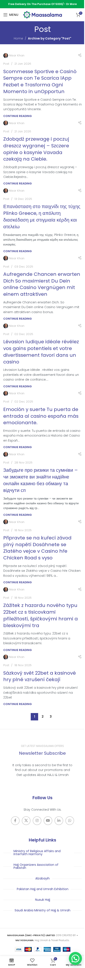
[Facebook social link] (15, 820)
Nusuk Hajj (42, 899)
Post (6, 64)
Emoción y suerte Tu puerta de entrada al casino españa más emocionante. (40, 416)
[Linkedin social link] (58, 820)
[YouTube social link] (48, 820)
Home (18, 38)
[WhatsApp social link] (69, 820)
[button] (75, 958)
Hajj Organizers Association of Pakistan (36, 866)
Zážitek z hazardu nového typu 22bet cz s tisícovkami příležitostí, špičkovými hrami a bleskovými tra (40, 615)
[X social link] (26, 820)
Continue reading (17, 116)
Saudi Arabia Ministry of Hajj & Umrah (42, 910)
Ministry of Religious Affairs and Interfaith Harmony (37, 852)
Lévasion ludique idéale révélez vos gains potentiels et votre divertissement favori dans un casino (41, 351)
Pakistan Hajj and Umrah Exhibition (42, 889)
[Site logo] (42, 14)
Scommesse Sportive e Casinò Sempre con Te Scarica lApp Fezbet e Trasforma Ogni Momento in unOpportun (39, 81)
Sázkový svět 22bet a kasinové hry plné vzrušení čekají (39, 676)
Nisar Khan (16, 55)
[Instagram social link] (37, 820)
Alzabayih (42, 878)
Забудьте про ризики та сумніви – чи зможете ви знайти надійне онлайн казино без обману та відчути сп (40, 480)
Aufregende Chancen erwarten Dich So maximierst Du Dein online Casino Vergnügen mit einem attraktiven (41, 284)
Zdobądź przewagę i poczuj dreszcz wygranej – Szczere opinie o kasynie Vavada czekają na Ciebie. (36, 149)
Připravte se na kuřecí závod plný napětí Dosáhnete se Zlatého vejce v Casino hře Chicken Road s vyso (37, 547)
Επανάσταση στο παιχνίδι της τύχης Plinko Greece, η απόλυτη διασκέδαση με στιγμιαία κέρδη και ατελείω (41, 216)
